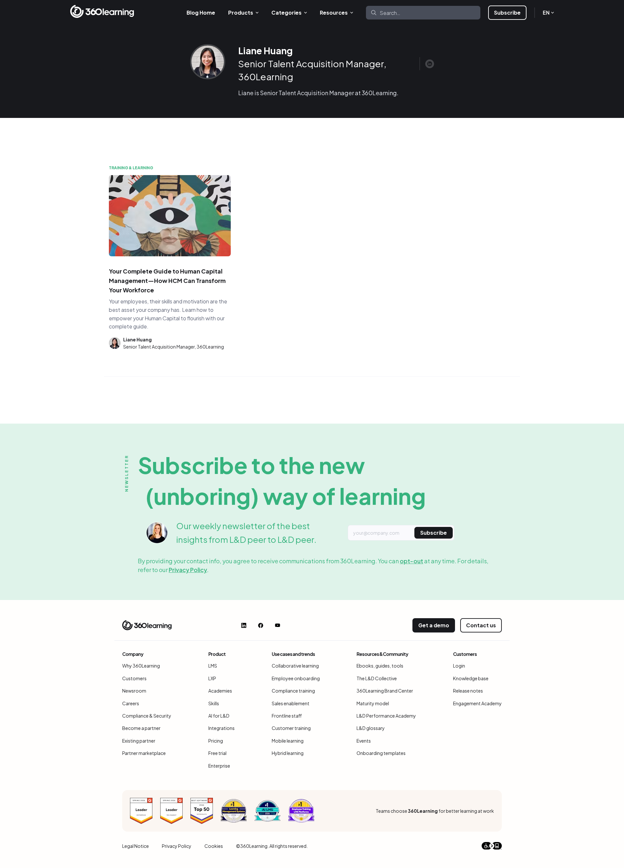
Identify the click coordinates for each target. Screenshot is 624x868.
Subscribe (507, 12)
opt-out (411, 561)
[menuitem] (201, 12)
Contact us (481, 625)
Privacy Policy (188, 569)
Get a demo (433, 625)
